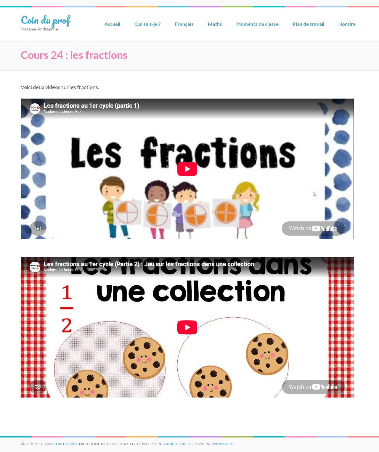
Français (184, 24)
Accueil (112, 24)
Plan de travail (308, 24)
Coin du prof (45, 19)
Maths (215, 24)
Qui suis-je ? (147, 24)
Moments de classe (257, 24)
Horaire (347, 24)
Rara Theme (175, 444)
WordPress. (223, 444)
